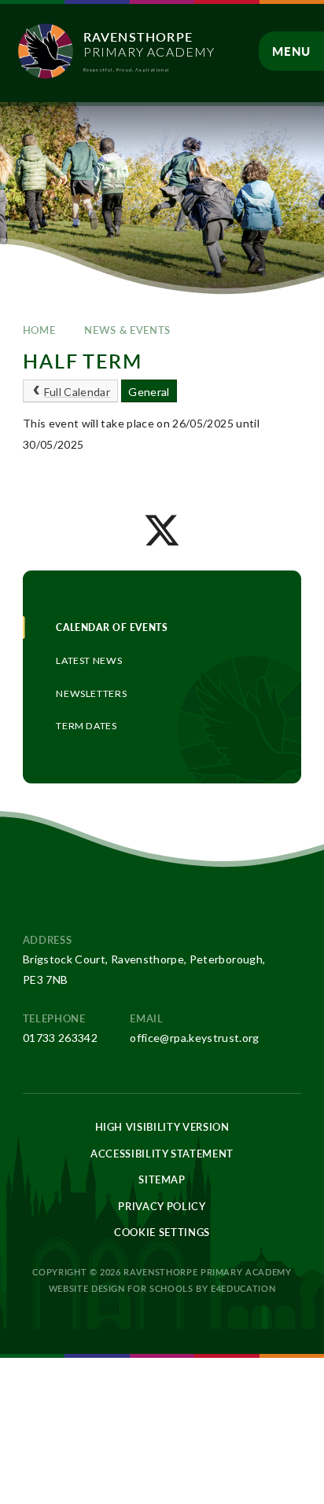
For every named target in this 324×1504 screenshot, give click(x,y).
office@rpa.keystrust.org (194, 1037)
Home (39, 330)
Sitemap (162, 1179)
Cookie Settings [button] (162, 1232)
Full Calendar (77, 391)
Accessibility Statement (162, 1153)
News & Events (127, 330)
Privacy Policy (161, 1206)
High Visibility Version (162, 1127)
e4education (243, 1288)
